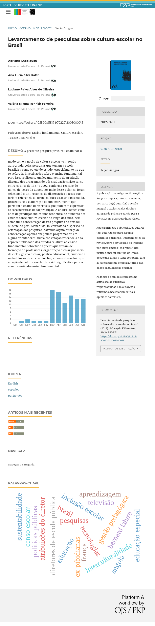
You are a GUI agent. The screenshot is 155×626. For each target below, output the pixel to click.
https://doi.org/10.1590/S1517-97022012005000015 (49, 122)
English (13, 383)
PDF (105, 98)
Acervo (25, 28)
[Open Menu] (8, 12)
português (15, 395)
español (13, 389)
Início (12, 28)
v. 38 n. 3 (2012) (42, 28)
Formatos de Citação (119, 348)
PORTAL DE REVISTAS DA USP (22, 5)
